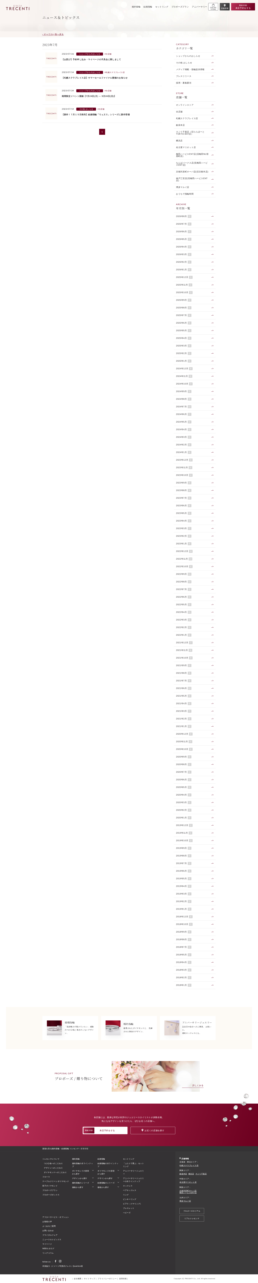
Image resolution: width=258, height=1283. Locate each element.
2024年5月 (183, 422)
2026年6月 (183, 231)
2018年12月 (183, 916)
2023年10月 (183, 475)
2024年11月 (183, 376)
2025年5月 (183, 330)
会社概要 (77, 1279)
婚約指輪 (136, 7)
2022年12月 (184, 551)
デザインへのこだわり (53, 1168)
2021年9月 (183, 665)
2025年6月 (183, 323)
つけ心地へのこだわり (53, 1163)
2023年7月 (183, 498)
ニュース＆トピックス (51, 1240)
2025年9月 (183, 300)
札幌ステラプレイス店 (187, 118)
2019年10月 (183, 840)
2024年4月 (183, 429)
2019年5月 (183, 878)
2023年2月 (183, 536)
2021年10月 (183, 658)
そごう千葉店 (201, 1174)
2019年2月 (183, 901)
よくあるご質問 (49, 1226)
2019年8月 (183, 855)
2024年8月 (183, 399)
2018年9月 (183, 932)
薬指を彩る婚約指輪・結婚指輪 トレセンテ (60, 1149)
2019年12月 (183, 825)
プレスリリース (183, 76)
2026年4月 (183, 247)
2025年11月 (183, 285)
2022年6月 (183, 597)
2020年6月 (183, 779)
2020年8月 (183, 764)
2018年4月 (183, 962)
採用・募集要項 (183, 83)
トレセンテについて (50, 1159)
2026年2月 (183, 262)
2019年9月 (183, 848)
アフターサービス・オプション (55, 1217)
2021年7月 (183, 680)
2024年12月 (183, 368)
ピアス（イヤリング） (132, 1204)
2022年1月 (183, 635)
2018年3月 (183, 970)
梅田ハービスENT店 (188, 1193)
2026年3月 (183, 254)
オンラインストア (185, 105)
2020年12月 (183, 734)
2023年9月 (183, 482)
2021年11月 (183, 650)
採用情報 (123, 1279)
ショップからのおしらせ (188, 56)
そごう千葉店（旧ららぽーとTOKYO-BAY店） (190, 133)
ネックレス (128, 1186)
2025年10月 (183, 292)
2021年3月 (183, 711)
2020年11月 (183, 741)
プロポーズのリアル (191, 1211)
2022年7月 (183, 589)
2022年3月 (183, 620)
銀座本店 (180, 125)
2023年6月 (183, 505)
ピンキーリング (129, 1199)
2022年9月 (183, 574)
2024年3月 (183, 437)
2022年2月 (183, 627)
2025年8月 (183, 307)
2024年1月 (183, 452)
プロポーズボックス (50, 1195)
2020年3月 (183, 802)
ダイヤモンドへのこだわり (55, 1172)
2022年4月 (183, 612)
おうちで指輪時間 (185, 194)
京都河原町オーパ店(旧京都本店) (192, 171)
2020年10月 (183, 749)
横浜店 (179, 140)
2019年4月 (183, 886)
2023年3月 (183, 528)
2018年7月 (183, 947)
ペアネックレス (129, 1190)
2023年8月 (183, 490)
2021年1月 (183, 726)
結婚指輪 (147, 7)
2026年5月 (183, 239)
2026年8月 (183, 216)
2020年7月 (183, 772)
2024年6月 (183, 414)
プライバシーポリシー (107, 1279)
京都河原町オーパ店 (187, 1191)
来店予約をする (100, 1130)
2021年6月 (183, 688)
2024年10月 (183, 384)
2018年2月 (183, 977)
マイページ (47, 1244)
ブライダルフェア (50, 1235)
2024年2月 (183, 444)
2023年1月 (183, 543)
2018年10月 (183, 924)
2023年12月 (183, 460)
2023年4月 (183, 521)
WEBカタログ (48, 1248)
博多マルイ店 (182, 187)
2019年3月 (183, 894)
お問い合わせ (48, 1231)
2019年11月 (183, 833)
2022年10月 (183, 566)
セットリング (161, 7)
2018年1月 (183, 985)
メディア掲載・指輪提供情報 (190, 69)
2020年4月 (183, 795)
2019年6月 (183, 871)
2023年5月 (183, 513)
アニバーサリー (199, 7)
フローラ (46, 1177)
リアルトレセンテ (191, 1218)
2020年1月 (183, 817)
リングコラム (48, 1253)
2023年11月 (183, 467)
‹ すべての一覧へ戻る (53, 34)
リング (126, 1195)
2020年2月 (183, 810)
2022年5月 (183, 604)
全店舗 (179, 111)
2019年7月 (183, 863)
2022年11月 (184, 559)
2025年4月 (183, 338)
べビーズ (127, 1213)
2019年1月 (183, 909)
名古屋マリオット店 (186, 147)
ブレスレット (128, 1208)
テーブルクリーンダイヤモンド (55, 1181)
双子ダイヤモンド (50, 1186)
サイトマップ (89, 1279)
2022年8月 (183, 581)
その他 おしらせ (184, 62)
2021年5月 (183, 696)
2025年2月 (183, 353)
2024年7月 (183, 406)
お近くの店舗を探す (154, 1130)
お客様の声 (47, 1222)
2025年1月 (183, 361)
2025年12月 (183, 277)
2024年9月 (183, 391)
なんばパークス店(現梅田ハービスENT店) (192, 164)
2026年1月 (183, 269)
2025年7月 (183, 315)
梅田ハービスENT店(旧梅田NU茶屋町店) (192, 155)
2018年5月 (183, 954)
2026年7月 (183, 224)
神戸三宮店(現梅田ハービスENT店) (192, 179)
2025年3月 (183, 345)
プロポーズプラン (180, 7)
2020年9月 (183, 757)
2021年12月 (183, 642)
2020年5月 (183, 787)
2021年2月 (183, 718)
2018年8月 (183, 939)
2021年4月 (183, 703)
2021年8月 (183, 673)
